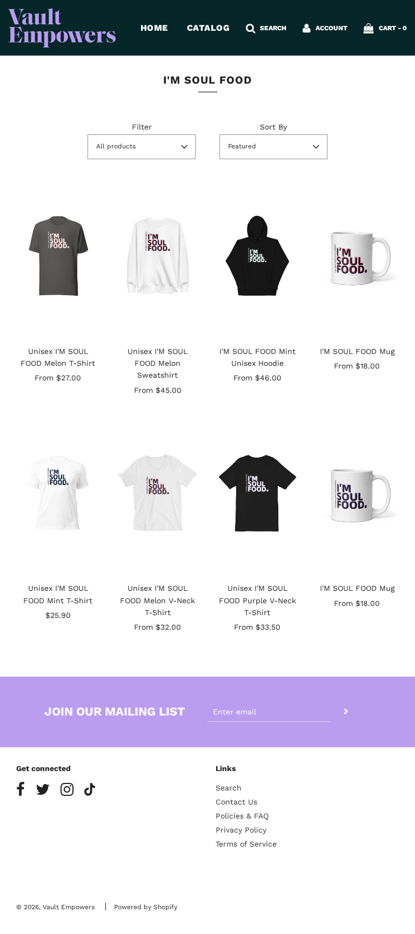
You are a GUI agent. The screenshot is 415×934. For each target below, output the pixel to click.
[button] (142, 146)
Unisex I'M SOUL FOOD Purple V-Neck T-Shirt (257, 600)
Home (154, 28)
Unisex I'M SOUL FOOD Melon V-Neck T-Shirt (157, 600)
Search (229, 787)
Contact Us (236, 801)
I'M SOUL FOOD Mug (357, 351)
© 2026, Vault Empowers (55, 907)
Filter (142, 126)
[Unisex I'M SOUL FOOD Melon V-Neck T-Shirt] (158, 493)
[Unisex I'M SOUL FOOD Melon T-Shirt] (58, 256)
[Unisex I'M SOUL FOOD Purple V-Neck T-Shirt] (257, 493)
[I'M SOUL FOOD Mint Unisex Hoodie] (257, 256)
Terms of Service (246, 844)
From (58, 377)
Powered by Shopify (145, 907)
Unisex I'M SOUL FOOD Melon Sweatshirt (158, 363)
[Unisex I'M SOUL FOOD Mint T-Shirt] (58, 493)
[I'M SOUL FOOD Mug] (357, 256)
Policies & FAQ (242, 816)
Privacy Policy (241, 830)
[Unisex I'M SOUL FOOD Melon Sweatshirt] (158, 256)
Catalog (208, 28)
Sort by (273, 126)
